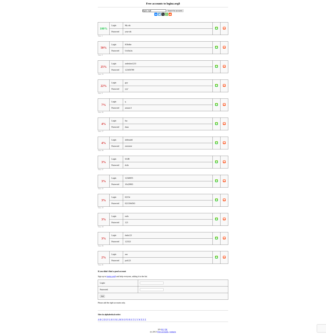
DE (166, 329)
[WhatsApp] (166, 14)
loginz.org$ (111, 276)
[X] (163, 14)
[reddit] (170, 14)
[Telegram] (159, 14)
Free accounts (162, 332)
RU (162, 329)
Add (102, 296)
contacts (172, 332)
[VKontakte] (155, 14)
